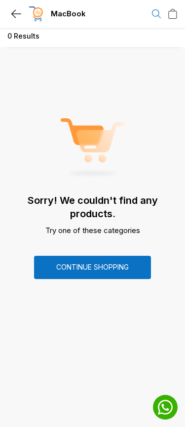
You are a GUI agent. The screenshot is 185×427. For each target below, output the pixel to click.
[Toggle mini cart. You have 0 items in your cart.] (173, 14)
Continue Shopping (92, 267)
